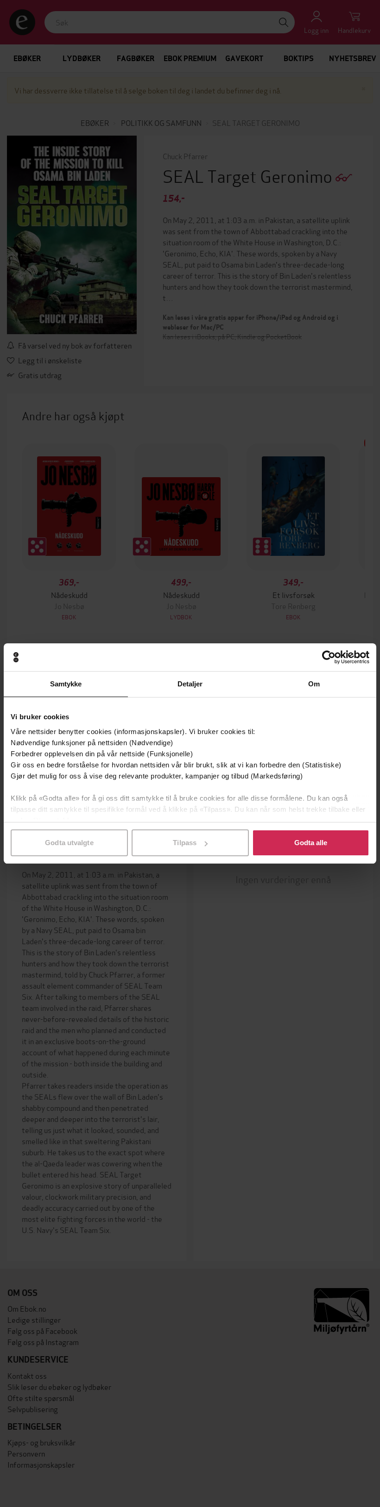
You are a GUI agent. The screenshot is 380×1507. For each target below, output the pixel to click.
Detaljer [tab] (190, 684)
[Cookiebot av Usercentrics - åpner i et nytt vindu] (328, 657)
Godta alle (311, 843)
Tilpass (184, 843)
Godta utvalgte (69, 843)
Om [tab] (314, 684)
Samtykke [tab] (66, 684)
